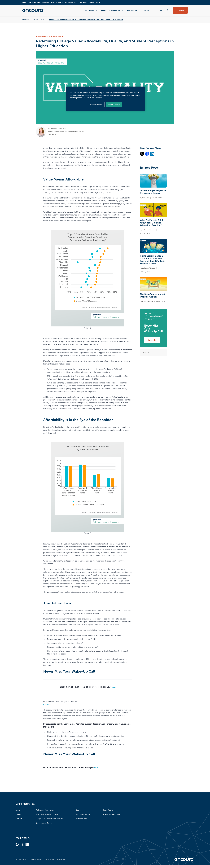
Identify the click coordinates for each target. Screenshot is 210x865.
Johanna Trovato (58, 129)
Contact (180, 10)
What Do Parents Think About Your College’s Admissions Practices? (151, 223)
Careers (19, 814)
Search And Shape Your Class (46, 814)
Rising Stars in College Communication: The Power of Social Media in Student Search (152, 260)
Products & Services (110, 10)
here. (113, 687)
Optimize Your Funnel (43, 823)
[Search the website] (167, 10)
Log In (78, 810)
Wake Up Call (39, 19)
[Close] (142, 89)
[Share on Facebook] (147, 154)
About (147, 10)
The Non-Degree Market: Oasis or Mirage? (153, 295)
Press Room (108, 810)
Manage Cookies (96, 104)
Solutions (89, 10)
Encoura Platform (83, 814)
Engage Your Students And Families (49, 819)
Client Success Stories (111, 814)
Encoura (25, 19)
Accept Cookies (114, 104)
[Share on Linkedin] (152, 154)
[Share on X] (142, 154)
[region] (105, 99)
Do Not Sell (61, 859)
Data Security (81, 819)
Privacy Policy (49, 859)
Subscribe (152, 340)
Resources (132, 10)
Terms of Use (36, 859)
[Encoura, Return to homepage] (33, 10)
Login (159, 10)
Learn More (95, 2)
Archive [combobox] (145, 352)
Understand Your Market (44, 810)
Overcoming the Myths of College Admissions (153, 191)
